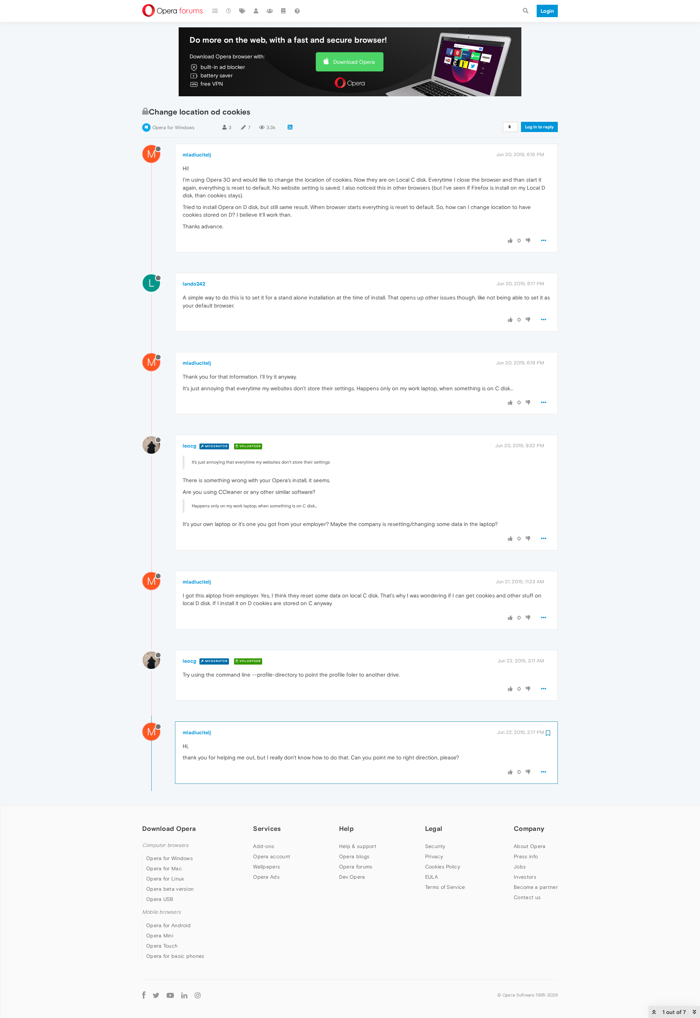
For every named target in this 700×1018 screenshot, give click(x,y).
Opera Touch (162, 946)
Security (435, 846)
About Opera (529, 846)
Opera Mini (159, 935)
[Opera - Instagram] (197, 995)
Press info (526, 856)
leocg (189, 446)
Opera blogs (354, 856)
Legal (434, 828)
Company (529, 828)
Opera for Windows (173, 127)
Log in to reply (539, 126)
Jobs (520, 867)
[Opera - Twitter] (156, 995)
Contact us (527, 897)
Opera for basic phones (175, 956)
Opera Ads (266, 877)
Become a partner (536, 887)
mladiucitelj (197, 155)
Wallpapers (266, 867)
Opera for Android (168, 925)
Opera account (271, 856)
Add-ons (263, 846)
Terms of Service (445, 887)
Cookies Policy (442, 867)
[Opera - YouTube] (170, 995)
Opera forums (356, 867)
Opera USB (160, 899)
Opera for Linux (165, 879)
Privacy (434, 856)
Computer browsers (165, 845)
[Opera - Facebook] (144, 995)
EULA (431, 877)
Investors (525, 877)
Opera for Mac (164, 868)
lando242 (194, 284)
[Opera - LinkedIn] (184, 995)
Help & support (357, 846)
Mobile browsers (161, 912)
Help (346, 828)
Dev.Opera (352, 877)
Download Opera (354, 62)
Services (267, 828)
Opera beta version (170, 889)
